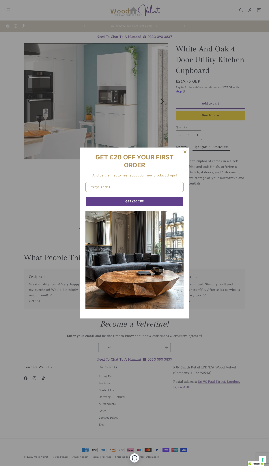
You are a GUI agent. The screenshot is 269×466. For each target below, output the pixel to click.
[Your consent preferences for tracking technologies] (262, 459)
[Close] (185, 152)
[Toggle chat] (134, 458)
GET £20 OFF (134, 201)
